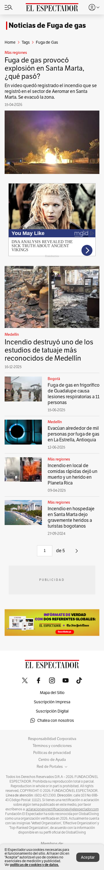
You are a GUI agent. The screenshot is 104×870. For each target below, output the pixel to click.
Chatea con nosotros (55, 720)
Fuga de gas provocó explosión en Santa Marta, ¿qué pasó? (44, 68)
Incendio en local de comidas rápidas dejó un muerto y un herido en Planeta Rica (72, 474)
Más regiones (16, 52)
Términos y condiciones (52, 746)
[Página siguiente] (77, 553)
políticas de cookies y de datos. (34, 864)
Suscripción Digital (52, 711)
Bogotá (54, 379)
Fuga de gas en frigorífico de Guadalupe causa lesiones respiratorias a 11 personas (73, 393)
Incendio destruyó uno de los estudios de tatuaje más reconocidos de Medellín (49, 350)
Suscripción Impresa (52, 701)
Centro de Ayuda (52, 760)
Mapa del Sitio (52, 692)
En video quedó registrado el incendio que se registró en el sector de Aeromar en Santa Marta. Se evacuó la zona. (51, 91)
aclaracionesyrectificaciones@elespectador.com (62, 809)
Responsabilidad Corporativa (52, 739)
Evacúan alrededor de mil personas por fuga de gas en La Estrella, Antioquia (73, 434)
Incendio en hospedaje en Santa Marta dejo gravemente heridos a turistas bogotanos (71, 517)
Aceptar (88, 857)
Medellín (12, 334)
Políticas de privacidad (52, 753)
